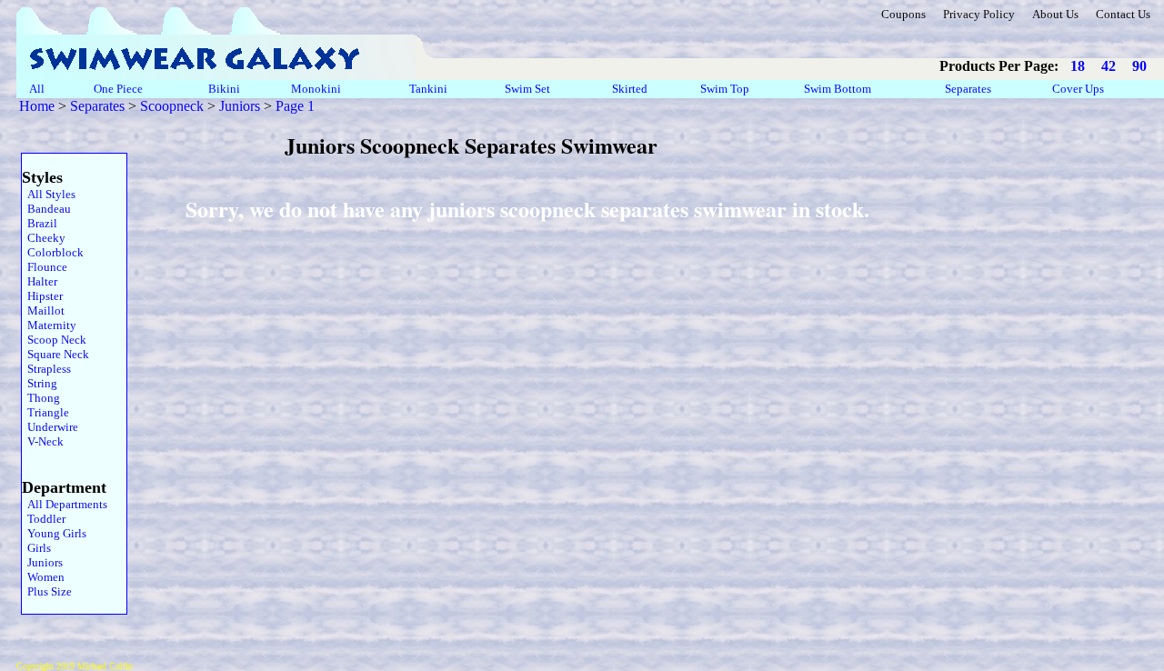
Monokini (316, 88)
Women (43, 577)
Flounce (44, 267)
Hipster (42, 296)
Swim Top (724, 88)
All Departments (64, 504)
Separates (968, 88)
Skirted (631, 88)
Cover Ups (1078, 88)
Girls (36, 548)
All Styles (48, 194)
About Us (1055, 14)
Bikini (224, 88)
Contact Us (1123, 14)
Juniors (239, 106)
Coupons (903, 14)
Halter (39, 281)
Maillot (43, 310)
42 (1108, 66)
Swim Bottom (837, 88)
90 (1139, 66)
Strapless (46, 369)
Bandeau (46, 208)
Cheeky (43, 238)
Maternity (49, 325)
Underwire (50, 427)
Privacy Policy (979, 14)
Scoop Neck (54, 339)
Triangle (45, 412)
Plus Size (47, 591)
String (39, 383)
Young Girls (54, 533)
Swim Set (529, 88)
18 (1077, 66)
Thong (41, 398)
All (37, 88)
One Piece (119, 88)
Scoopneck (172, 106)
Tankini (429, 88)
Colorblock (53, 252)
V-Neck (43, 441)
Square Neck (55, 354)
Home (37, 106)
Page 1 (295, 106)
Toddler (43, 519)
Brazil (39, 223)
